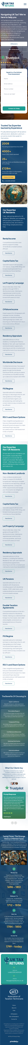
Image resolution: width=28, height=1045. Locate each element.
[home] (8, 4)
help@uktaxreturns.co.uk (14, 980)
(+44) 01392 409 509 (9, 181)
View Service (8, 253)
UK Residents (14, 44)
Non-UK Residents (14, 49)
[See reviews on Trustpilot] (10, 57)
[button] (25, 4)
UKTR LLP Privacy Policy (14, 1036)
